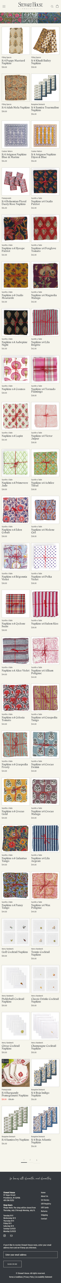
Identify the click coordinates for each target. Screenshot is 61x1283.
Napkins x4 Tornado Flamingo (43, 390)
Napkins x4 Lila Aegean (40, 860)
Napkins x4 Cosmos (13, 389)
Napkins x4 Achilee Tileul (42, 484)
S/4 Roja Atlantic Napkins (41, 1141)
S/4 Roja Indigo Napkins (40, 1094)
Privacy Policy (29, 1277)
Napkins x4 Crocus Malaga (42, 813)
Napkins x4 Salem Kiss (44, 623)
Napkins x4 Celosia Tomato (13, 719)
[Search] (52, 6)
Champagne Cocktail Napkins (43, 1047)
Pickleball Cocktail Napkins (13, 1000)
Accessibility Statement (43, 1277)
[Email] (11, 1235)
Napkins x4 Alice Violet (16, 670)
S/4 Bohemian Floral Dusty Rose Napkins (14, 203)
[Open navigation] (4, 6)
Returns (44, 1211)
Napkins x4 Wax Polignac (40, 907)
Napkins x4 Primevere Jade (15, 484)
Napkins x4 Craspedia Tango (44, 719)
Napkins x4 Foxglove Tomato (43, 250)
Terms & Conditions (16, 1277)
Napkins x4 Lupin (12, 436)
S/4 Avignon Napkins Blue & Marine (14, 156)
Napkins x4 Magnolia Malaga (44, 297)
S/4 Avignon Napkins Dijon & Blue (43, 156)
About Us (44, 1196)
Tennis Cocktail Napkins (40, 953)
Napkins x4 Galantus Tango (14, 860)
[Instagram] (4, 1235)
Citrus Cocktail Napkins (11, 1047)
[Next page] (36, 1159)
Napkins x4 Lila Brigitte (40, 343)
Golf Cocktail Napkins (15, 952)
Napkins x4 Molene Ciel (42, 531)
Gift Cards (45, 1207)
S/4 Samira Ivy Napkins (15, 1139)
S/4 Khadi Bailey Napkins (41, 62)
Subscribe (12, 1264)
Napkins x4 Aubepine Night (14, 343)
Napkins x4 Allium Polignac (42, 672)
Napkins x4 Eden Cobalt (12, 531)
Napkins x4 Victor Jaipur (41, 437)
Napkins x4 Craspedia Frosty (15, 766)
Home (43, 1192)
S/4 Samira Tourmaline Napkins (45, 109)
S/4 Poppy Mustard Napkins (13, 62)
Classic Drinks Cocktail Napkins (45, 1000)
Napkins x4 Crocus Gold (13, 813)
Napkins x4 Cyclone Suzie (13, 625)
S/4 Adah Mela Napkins (16, 107)
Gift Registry (46, 1203)
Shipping (44, 1215)
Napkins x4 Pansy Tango (12, 907)
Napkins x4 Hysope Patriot (13, 250)
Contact (44, 1218)
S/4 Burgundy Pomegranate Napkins (15, 1094)
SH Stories (45, 1200)
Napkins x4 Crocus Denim (42, 766)
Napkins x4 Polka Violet (41, 578)
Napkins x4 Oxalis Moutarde (12, 297)
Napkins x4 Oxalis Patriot (42, 203)
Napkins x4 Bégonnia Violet (14, 578)
